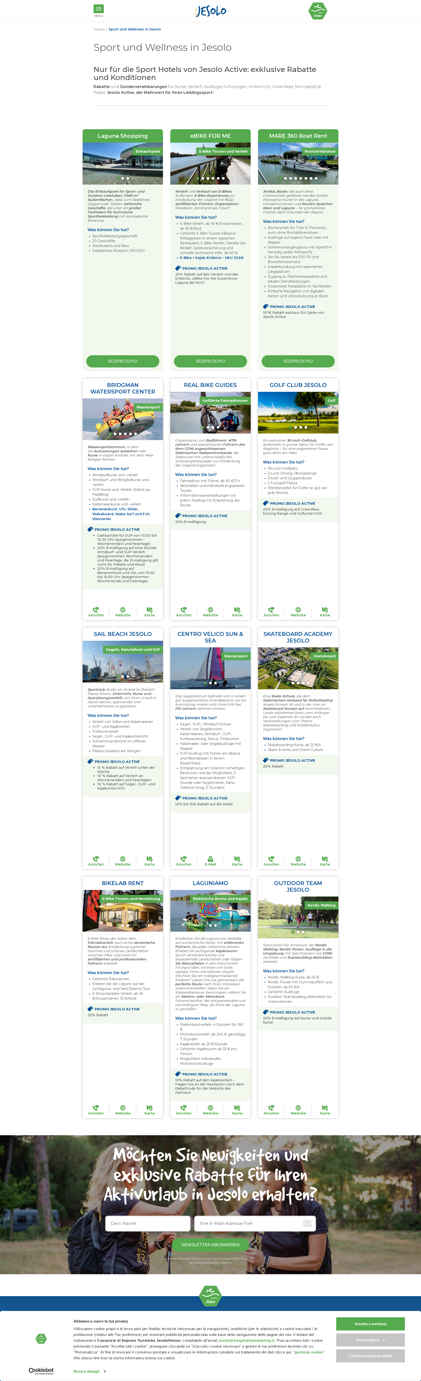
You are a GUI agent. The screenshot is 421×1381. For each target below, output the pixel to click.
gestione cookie (309, 1352)
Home (99, 29)
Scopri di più (122, 361)
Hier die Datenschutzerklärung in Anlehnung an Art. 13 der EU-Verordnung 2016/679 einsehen (210, 1260)
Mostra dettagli (87, 1371)
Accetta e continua (370, 1324)
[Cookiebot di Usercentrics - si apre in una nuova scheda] (41, 1371)
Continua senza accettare (370, 1356)
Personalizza (368, 1340)
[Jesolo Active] (317, 11)
